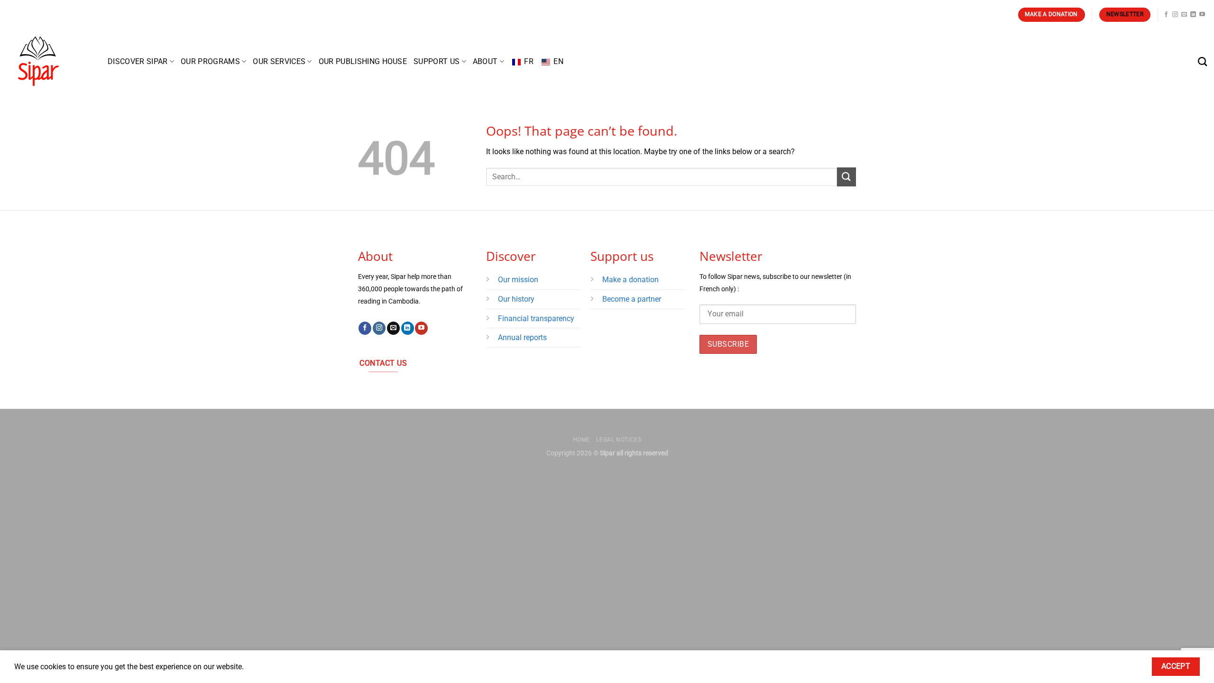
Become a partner (632, 299)
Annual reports (522, 337)
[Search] (1202, 61)
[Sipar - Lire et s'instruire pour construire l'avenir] (50, 61)
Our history (516, 299)
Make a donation (630, 279)
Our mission (518, 279)
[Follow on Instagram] (1175, 14)
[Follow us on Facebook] (1166, 14)
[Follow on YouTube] (1202, 14)
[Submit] (846, 176)
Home (581, 439)
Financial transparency (536, 318)
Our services (279, 61)
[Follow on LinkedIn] (1193, 14)
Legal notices (618, 439)
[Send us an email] (1184, 14)
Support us (437, 61)
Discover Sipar (137, 61)
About (485, 61)
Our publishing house (363, 61)
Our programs (210, 61)
